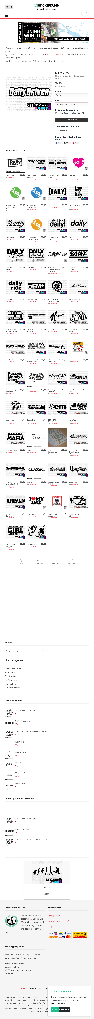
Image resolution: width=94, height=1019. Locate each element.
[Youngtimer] (78, 469)
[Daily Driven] (15, 163)
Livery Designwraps (13, 668)
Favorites (55, 563)
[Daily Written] (15, 225)
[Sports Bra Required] (36, 407)
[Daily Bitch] (36, 255)
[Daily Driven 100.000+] (36, 163)
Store (57, 76)
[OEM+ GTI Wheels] (57, 407)
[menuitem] (83, 67)
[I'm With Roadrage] (36, 317)
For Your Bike (11, 680)
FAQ (50, 927)
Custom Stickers (12, 688)
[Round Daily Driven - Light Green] (15, 193)
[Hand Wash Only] (78, 377)
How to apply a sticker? (58, 921)
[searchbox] (25, 651)
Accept (55, 1009)
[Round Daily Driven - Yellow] (36, 225)
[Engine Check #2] (78, 501)
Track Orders (38, 563)
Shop (32, 988)
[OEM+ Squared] (36, 287)
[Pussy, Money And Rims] (15, 377)
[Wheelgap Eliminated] (57, 377)
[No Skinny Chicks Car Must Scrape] (15, 469)
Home (23, 988)
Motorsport (10, 672)
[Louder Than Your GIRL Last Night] (15, 531)
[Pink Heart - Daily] (78, 163)
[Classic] (36, 469)
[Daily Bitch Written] (15, 255)
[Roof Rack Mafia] (15, 437)
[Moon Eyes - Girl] (15, 407)
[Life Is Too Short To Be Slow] (57, 347)
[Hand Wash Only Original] (78, 407)
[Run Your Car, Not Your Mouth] (15, 317)
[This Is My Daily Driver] (57, 163)
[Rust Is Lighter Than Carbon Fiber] (78, 437)
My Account (21, 563)
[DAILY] (57, 193)
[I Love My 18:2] (36, 501)
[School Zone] (78, 347)
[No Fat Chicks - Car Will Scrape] (57, 287)
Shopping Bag (73, 563)
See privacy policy (58, 1003)
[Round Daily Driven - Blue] (36, 193)
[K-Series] (57, 317)
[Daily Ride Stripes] (78, 255)
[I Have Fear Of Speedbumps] (36, 347)
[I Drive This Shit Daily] (57, 225)
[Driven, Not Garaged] (15, 501)
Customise (64, 1009)
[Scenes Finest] (36, 377)
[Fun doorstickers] (57, 437)
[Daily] (78, 225)
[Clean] (36, 437)
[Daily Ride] (15, 287)
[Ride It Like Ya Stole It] (78, 317)
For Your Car (66, 76)
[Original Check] (36, 531)
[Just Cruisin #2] (78, 287)
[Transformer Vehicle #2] (57, 501)
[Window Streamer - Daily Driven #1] (57, 255)
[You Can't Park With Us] (57, 469)
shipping (62, 86)
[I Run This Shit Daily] (78, 193)
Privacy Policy (54, 916)
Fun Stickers (10, 684)
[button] (62, 130)
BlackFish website (54, 55)
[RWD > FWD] (15, 347)
